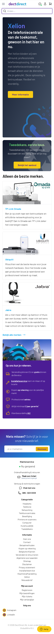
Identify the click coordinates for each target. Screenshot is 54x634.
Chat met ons (29, 488)
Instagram (11, 610)
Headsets (27, 503)
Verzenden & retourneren (27, 554)
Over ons (27, 539)
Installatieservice (19, 381)
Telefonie (27, 507)
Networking (27, 510)
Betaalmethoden (27, 545)
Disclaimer (27, 564)
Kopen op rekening (27, 548)
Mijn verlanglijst (27, 599)
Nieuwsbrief (27, 580)
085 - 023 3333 (29, 493)
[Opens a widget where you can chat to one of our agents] (44, 629)
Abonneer (42, 449)
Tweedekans (27, 529)
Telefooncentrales (27, 513)
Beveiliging (27, 516)
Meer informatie (20, 94)
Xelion (27, 577)
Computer (27, 522)
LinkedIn (11, 614)
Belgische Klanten (27, 551)
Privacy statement (27, 567)
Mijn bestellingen (27, 593)
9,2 (29, 413)
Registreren (27, 590)
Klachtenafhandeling (27, 573)
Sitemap (27, 561)
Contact (27, 542)
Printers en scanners (27, 519)
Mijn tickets (27, 596)
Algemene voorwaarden (27, 558)
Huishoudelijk (27, 526)
